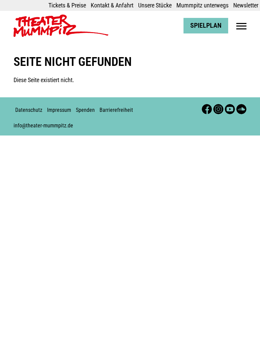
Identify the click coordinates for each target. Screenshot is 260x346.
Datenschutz (28, 110)
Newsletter (245, 5)
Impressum (59, 110)
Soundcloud (241, 107)
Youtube (230, 107)
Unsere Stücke (155, 5)
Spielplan (205, 25)
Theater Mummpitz (36, 18)
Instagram (218, 107)
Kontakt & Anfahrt (112, 5)
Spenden (85, 110)
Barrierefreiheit (116, 110)
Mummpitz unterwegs (202, 5)
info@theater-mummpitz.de (43, 125)
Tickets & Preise (67, 5)
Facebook (207, 107)
